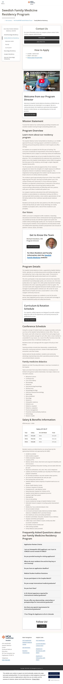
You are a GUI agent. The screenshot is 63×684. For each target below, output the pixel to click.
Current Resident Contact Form (40, 644)
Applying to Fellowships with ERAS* (40, 658)
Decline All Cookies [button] (54, 673)
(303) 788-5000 (6, 660)
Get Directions (26, 647)
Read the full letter (30, 114)
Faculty (7, 44)
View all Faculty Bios (33, 246)
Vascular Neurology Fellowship (9, 58)
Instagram (43, 626)
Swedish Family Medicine (39, 256)
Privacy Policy (35, 679)
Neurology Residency (10, 51)
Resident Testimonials (25, 651)
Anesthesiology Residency (11, 35)
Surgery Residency (9, 54)
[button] (54, 680)
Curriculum (8, 47)
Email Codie (42, 37)
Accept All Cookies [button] (54, 677)
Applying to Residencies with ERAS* (40, 650)
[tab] (42, 544)
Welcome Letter (9, 41)
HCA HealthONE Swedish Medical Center (27, 642)
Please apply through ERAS (34, 57)
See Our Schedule (30, 319)
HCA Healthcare (40, 640)
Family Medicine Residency (11, 38)
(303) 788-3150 (41, 42)
